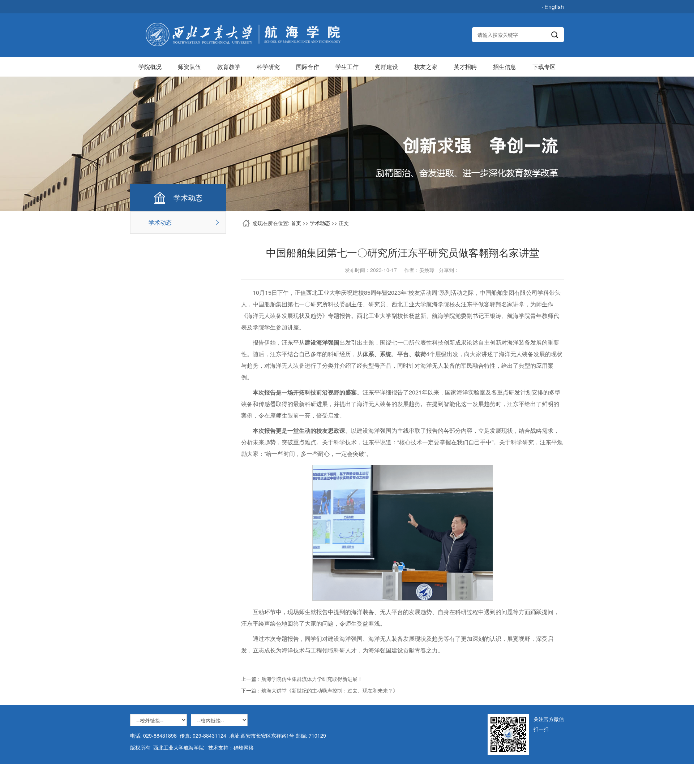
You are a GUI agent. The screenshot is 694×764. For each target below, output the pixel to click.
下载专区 (544, 66)
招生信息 (504, 66)
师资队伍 (189, 66)
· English (552, 7)
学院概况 (150, 66)
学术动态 (160, 222)
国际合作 (307, 66)
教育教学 (228, 66)
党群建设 (386, 66)
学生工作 (347, 66)
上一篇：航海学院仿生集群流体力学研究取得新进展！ (302, 678)
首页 (296, 222)
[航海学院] (243, 35)
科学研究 (268, 66)
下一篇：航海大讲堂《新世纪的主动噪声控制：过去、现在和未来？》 (319, 690)
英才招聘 (465, 66)
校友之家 (425, 66)
